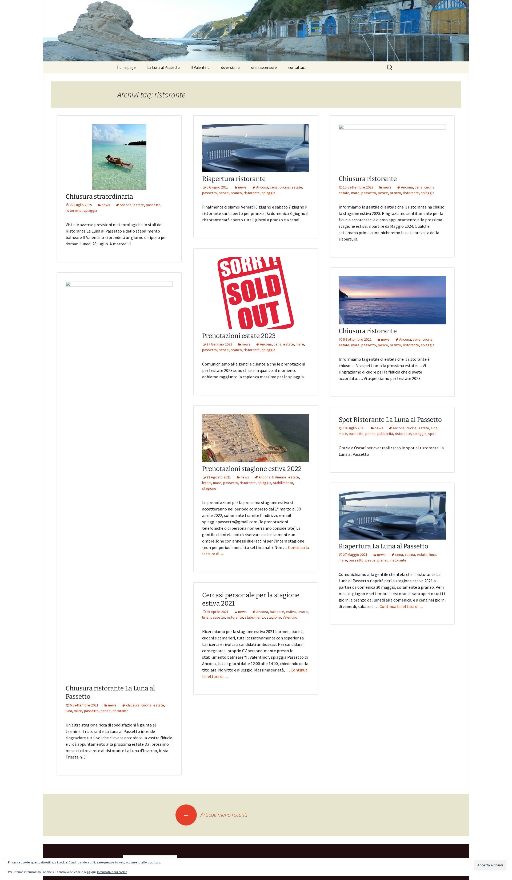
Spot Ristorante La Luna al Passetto (390, 419)
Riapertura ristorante (234, 179)
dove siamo (230, 67)
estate (138, 204)
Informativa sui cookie (112, 872)
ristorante (74, 210)
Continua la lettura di (401, 606)
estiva (291, 611)
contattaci (297, 67)
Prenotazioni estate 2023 (239, 336)
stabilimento (283, 482)
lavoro (303, 611)
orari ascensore (264, 67)
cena (274, 187)
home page (126, 67)
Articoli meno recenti (215, 814)
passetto (153, 204)
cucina (284, 187)
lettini (206, 482)
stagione (209, 488)
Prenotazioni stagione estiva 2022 (252, 469)
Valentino (290, 617)
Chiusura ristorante (368, 179)
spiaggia (90, 210)
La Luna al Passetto (163, 67)
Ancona (125, 204)
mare (355, 192)
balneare (279, 477)
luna (69, 710)
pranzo (236, 192)
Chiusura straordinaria (99, 196)
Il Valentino (200, 67)
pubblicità (385, 433)
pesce (224, 192)
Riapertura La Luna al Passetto (383, 546)
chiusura (132, 705)
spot (432, 433)
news (106, 204)
